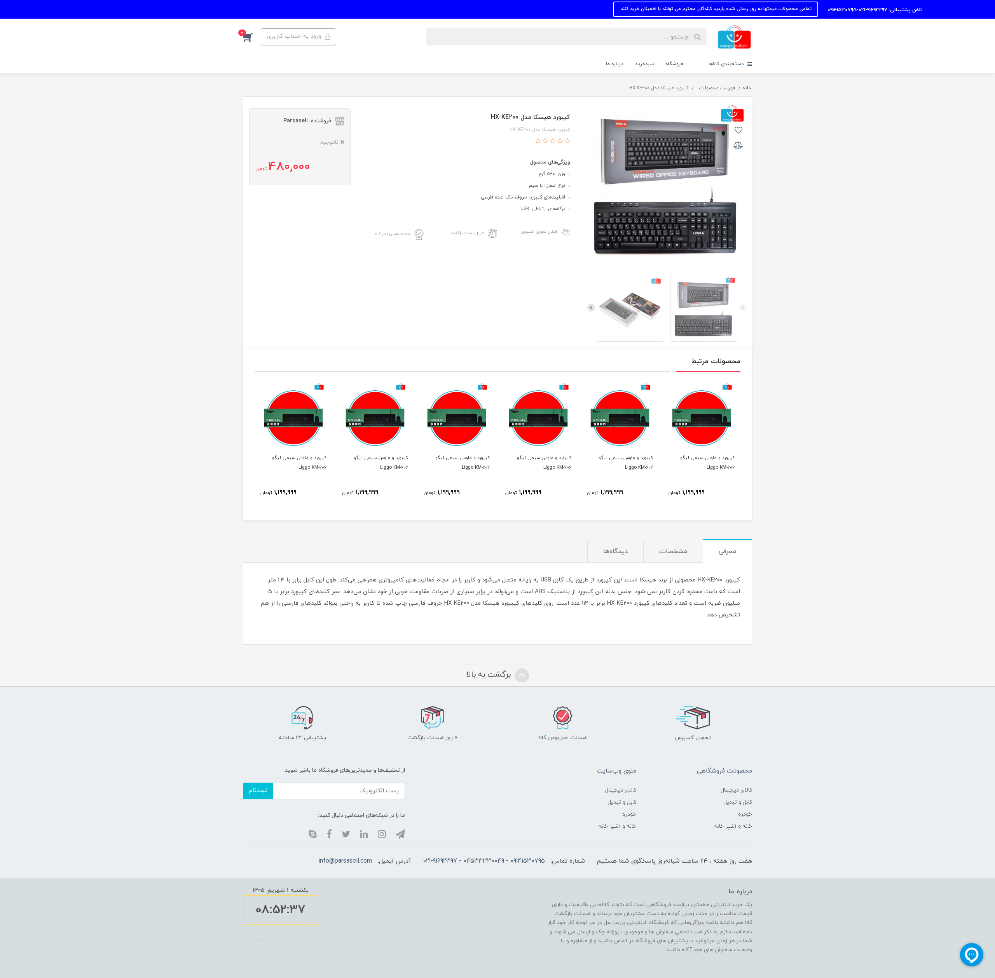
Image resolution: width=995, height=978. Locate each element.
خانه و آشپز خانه (733, 826)
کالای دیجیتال (736, 790)
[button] (252, 36)
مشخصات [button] (673, 551)
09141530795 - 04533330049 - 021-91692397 (484, 861)
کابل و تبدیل (737, 802)
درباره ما (614, 64)
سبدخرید (644, 64)
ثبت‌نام (258, 791)
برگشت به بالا (489, 674)
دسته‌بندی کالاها (727, 64)
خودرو (745, 814)
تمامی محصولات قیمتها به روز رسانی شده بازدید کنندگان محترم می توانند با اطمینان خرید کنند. (774, 9)
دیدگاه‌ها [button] (615, 551)
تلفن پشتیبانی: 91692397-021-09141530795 (933, 10)
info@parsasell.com (345, 861)
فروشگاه (674, 64)
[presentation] (743, 307)
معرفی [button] (727, 551)
